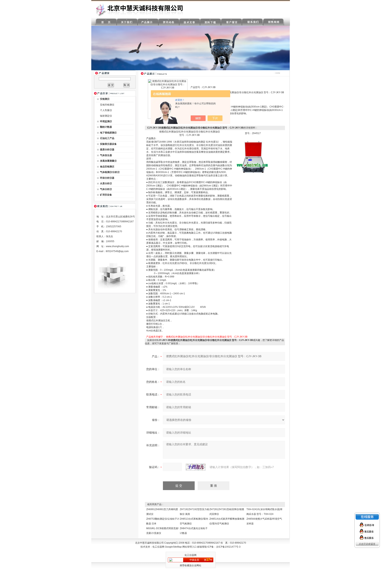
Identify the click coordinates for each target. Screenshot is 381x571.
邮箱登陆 (202, 546)
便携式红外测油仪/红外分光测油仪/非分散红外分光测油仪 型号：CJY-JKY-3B (206, 336)
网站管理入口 (189, 546)
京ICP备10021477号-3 (228, 546)
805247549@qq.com (117, 251)
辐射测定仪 (106, 115)
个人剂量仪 (106, 110)
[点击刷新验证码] (196, 467)
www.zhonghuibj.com (117, 246)
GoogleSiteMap (173, 546)
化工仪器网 (158, 546)
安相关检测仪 (107, 104)
